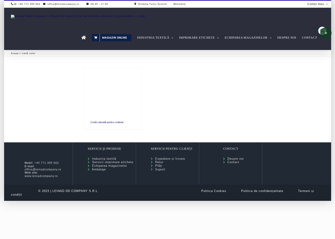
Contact (232, 162)
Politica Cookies (213, 191)
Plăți (157, 165)
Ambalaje (98, 169)
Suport (159, 169)
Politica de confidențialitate (262, 191)
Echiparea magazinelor (108, 165)
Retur (158, 162)
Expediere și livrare (169, 158)
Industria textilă (103, 158)
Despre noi (234, 158)
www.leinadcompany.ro (41, 176)
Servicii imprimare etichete (111, 162)
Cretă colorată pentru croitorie (107, 122)
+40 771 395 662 (46, 162)
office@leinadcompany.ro (43, 169)
